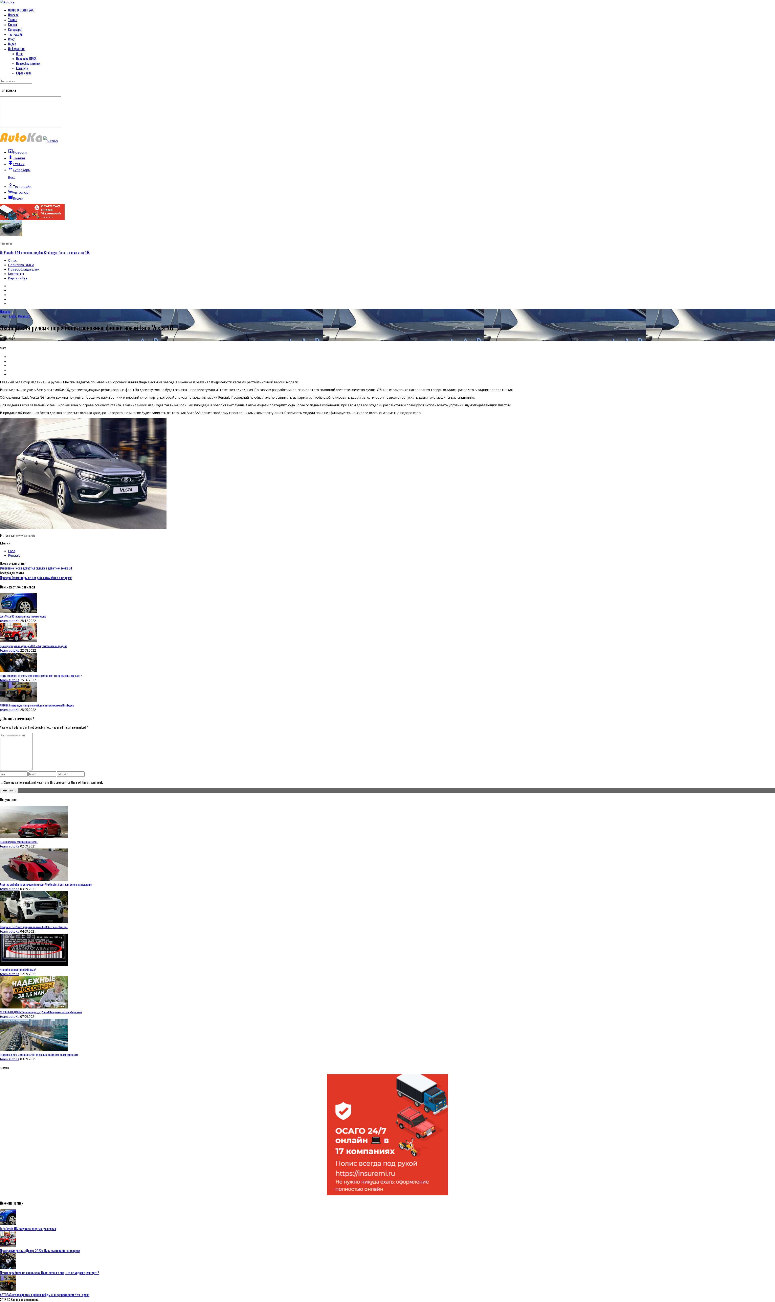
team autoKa (9, 621)
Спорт (12, 39)
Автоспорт (19, 192)
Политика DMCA (26, 58)
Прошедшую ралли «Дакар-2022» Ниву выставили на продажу (40, 1250)
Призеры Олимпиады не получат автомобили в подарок (36, 577)
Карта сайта (23, 73)
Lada (12, 316)
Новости (13, 15)
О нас (19, 53)
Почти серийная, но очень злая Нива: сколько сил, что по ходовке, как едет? (49, 1272)
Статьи (12, 24)
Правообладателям (28, 63)
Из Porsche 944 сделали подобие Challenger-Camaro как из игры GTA (45, 252)
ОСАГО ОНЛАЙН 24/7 (21, 10)
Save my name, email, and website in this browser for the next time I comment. (53, 782)
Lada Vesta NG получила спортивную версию (28, 1228)
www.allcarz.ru (25, 536)
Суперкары (15, 29)
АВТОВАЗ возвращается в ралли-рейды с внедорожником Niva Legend (44, 1294)
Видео (12, 44)
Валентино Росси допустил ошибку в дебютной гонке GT (36, 568)
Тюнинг (12, 19)
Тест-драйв (15, 34)
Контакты (22, 68)
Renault (24, 316)
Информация (16, 48)
